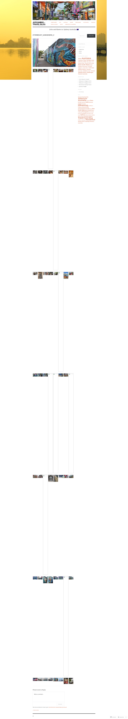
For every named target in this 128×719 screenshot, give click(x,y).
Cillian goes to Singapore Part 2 (85, 81)
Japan (90, 61)
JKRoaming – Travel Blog (39, 23)
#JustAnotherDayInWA (83, 97)
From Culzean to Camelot (84, 79)
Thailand (85, 70)
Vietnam (93, 70)
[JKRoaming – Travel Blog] (64, 9)
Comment (60, 704)
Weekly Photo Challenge (84, 121)
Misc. (83, 63)
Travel (80, 118)
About (61, 24)
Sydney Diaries (54, 22)
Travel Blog (88, 118)
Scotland (90, 66)
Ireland (84, 61)
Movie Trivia (88, 63)
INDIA (80, 51)
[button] (35, 70)
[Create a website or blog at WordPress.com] (33, 716)
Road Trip (79, 113)
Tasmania (88, 69)
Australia (66, 22)
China (84, 60)
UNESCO (80, 119)
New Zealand (78, 22)
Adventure (82, 98)
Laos (93, 61)
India (92, 60)
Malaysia (80, 63)
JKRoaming (83, 105)
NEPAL (80, 53)
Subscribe (91, 35)
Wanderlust (90, 120)
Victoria (88, 70)
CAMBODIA (81, 49)
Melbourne (80, 107)
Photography (85, 111)
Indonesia (80, 61)
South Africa (86, 22)
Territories (80, 70)
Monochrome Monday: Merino (85, 84)
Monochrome (85, 107)
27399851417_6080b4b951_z (43, 35)
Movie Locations (54, 24)
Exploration (83, 102)
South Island (91, 67)
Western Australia (82, 74)
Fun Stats (93, 22)
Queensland (84, 66)
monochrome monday (84, 108)
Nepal (92, 63)
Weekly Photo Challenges (70, 24)
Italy (88, 61)
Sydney (83, 115)
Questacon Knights (83, 86)
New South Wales (84, 65)
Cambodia (80, 60)
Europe (71, 22)
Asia (60, 22)
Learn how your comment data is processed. (58, 707)
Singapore (80, 67)
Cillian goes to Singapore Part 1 (85, 82)
